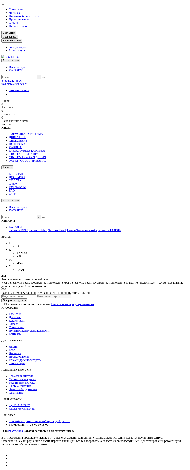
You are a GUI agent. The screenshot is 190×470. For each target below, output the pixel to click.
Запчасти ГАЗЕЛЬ (109, 230)
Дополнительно (11, 340)
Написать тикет (19, 26)
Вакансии (15, 353)
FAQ (12, 190)
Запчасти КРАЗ (18, 230)
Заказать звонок (19, 90)
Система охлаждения (22, 379)
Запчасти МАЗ (38, 230)
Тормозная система (21, 375)
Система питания (20, 386)
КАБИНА (15, 147)
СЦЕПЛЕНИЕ (18, 140)
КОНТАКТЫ (17, 187)
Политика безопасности (24, 16)
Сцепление (16, 392)
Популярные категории (16, 369)
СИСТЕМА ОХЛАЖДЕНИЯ (27, 157)
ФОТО (13, 193)
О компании (16, 9)
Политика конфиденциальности (29, 330)
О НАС (13, 183)
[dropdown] (2, 4)
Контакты (15, 334)
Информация (9, 307)
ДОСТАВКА (17, 177)
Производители (19, 19)
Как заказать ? (18, 320)
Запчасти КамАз (86, 230)
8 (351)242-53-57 (11, 80)
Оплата (13, 323)
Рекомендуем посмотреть (25, 360)
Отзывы (14, 22)
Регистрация (17, 50)
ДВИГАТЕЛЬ (17, 137)
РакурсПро (15, 430)
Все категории (18, 67)
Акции (13, 346)
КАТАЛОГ (16, 70)
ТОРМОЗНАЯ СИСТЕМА (26, 133)
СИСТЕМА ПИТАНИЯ (24, 153)
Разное (71, 230)
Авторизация (17, 47)
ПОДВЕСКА (17, 143)
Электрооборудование (23, 389)
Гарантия (15, 313)
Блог (12, 349)
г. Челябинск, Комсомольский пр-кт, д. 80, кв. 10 (39, 421)
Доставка (15, 12)
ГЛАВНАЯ (16, 173)
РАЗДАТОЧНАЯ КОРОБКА (27, 150)
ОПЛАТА (15, 180)
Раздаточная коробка (22, 382)
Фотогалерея (17, 363)
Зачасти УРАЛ (57, 230)
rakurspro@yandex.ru (14, 83)
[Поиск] (43, 77)
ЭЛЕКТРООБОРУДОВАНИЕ (28, 160)
